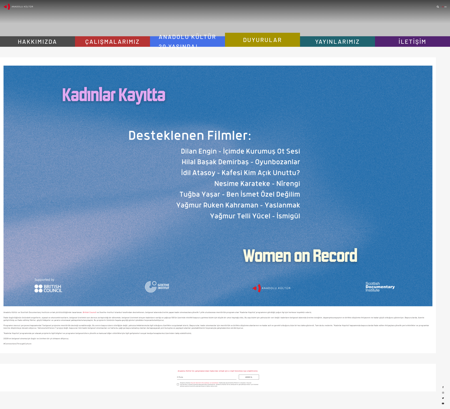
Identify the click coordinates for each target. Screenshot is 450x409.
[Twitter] (443, 398)
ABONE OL (248, 377)
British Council (89, 312)
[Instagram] (443, 393)
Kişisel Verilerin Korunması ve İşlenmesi (205, 383)
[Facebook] (443, 387)
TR (443, 7)
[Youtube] (443, 403)
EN (445, 7)
